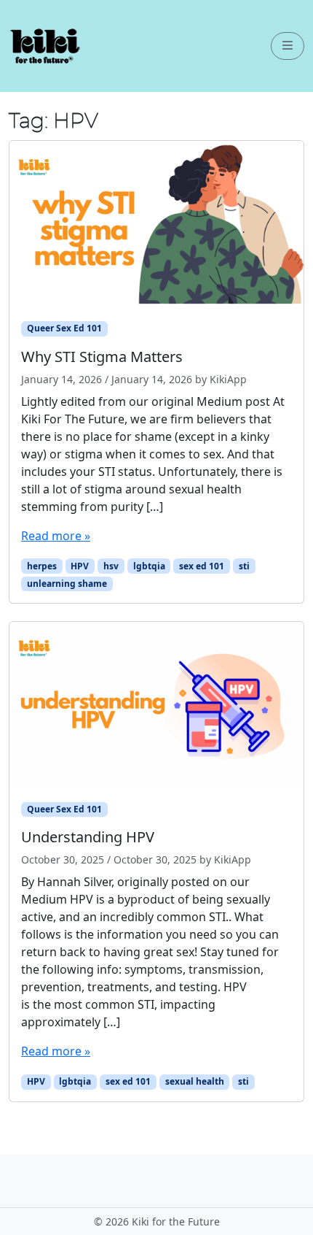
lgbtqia (149, 566)
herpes (42, 566)
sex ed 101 (201, 566)
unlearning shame (67, 583)
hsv (111, 566)
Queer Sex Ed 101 (64, 328)
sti (244, 566)
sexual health (194, 1081)
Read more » (55, 536)
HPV (80, 566)
